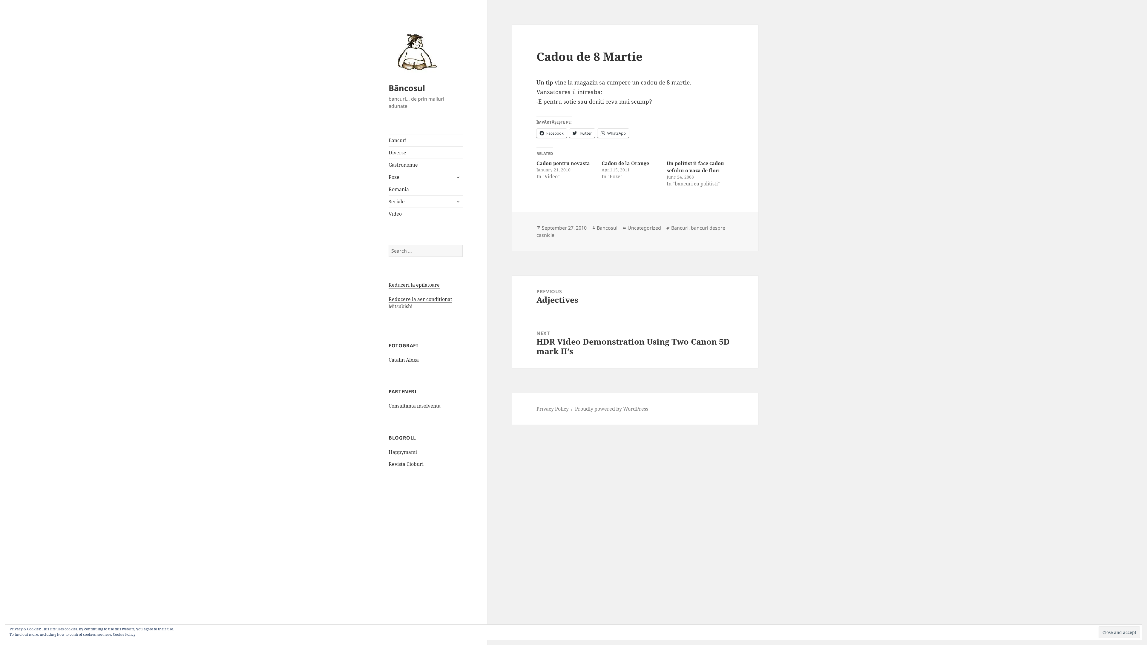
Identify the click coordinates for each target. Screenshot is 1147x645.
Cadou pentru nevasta (563, 163)
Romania (399, 189)
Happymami (403, 452)
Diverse (397, 152)
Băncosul (407, 87)
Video (395, 214)
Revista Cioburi (406, 464)
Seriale (397, 201)
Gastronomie (403, 165)
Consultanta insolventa (415, 406)
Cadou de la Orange (625, 163)
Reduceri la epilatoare (414, 285)
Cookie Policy (124, 634)
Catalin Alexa (404, 360)
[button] (415, 52)
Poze (394, 177)
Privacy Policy (552, 409)
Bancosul (607, 228)
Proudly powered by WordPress (611, 409)
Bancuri (398, 140)
